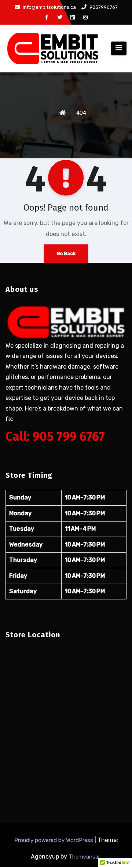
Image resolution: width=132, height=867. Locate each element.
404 (81, 113)
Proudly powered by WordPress (54, 840)
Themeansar (84, 856)
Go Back (66, 253)
